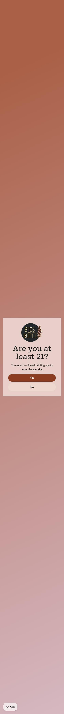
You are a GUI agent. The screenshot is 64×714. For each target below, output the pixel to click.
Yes (32, 377)
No (32, 387)
